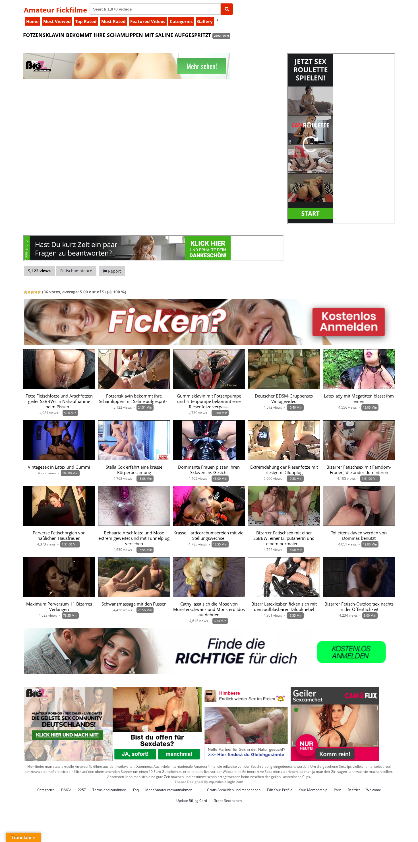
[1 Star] (25, 292)
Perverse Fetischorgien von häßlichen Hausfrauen (59, 535)
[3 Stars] (32, 292)
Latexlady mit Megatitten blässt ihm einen (359, 398)
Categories (181, 21)
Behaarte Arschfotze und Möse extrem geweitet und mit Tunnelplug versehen (133, 538)
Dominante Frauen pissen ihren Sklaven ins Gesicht (209, 469)
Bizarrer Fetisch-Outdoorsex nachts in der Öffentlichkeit (359, 606)
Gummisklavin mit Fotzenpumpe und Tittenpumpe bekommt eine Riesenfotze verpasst (209, 401)
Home (32, 21)
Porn (337, 789)
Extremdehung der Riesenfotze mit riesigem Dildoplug (284, 469)
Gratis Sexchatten (228, 800)
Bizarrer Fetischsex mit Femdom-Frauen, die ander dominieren (358, 469)
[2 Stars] (29, 292)
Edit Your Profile (279, 789)
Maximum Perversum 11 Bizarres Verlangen (59, 606)
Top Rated (86, 21)
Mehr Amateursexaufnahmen (168, 789)
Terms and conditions (109, 789)
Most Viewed (57, 21)
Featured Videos (147, 21)
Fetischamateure (76, 270)
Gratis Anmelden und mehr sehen (233, 789)
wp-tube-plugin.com (226, 781)
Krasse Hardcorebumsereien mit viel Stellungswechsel (209, 535)
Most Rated (113, 21)
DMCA (66, 789)
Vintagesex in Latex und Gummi (59, 467)
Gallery (205, 21)
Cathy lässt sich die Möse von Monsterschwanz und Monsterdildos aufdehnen (209, 609)
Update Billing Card (191, 800)
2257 (82, 789)
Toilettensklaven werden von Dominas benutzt (359, 535)
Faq (136, 789)
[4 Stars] (36, 292)
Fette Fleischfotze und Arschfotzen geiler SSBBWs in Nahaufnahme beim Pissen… (59, 401)
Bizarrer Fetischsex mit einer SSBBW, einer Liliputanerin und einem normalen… (283, 538)
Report (114, 271)
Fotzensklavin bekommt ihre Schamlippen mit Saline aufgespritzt (134, 398)
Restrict (354, 789)
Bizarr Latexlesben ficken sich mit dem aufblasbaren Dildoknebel (284, 606)
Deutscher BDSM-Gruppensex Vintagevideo (284, 398)
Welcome (373, 789)
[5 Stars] (39, 292)
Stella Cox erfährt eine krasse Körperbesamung (134, 469)
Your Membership (313, 789)
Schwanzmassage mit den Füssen (134, 604)
